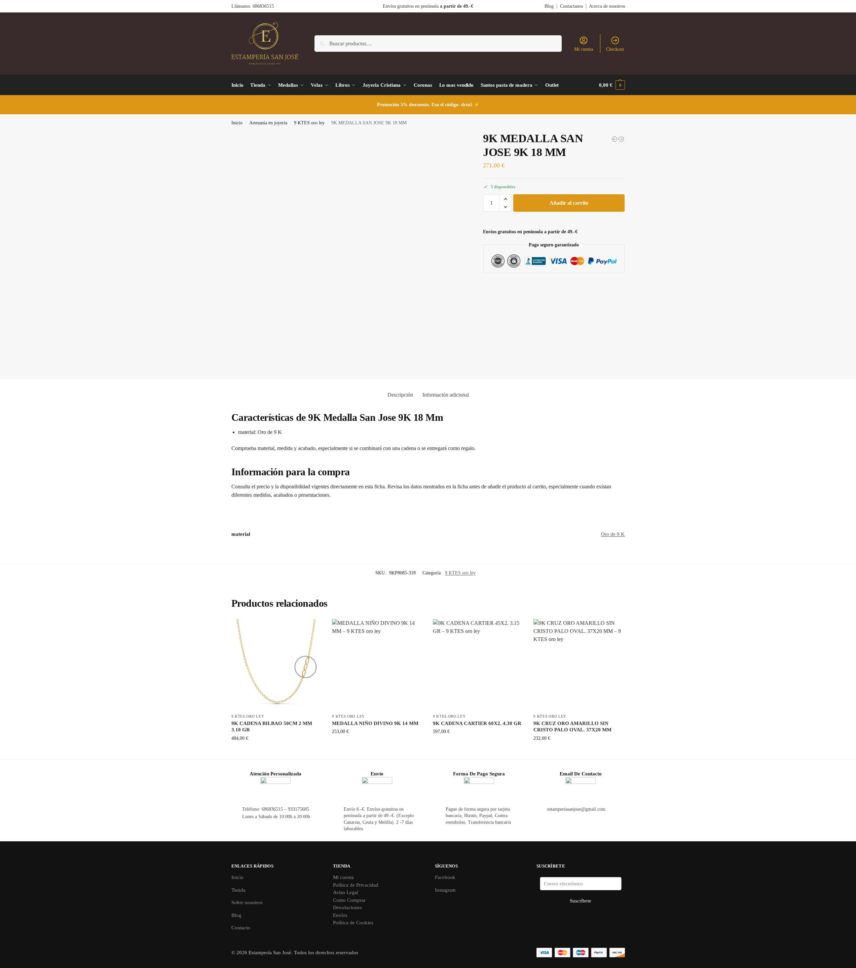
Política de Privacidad (355, 885)
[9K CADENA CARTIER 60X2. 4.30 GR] (478, 664)
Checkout (615, 49)
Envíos (340, 915)
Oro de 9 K (613, 534)
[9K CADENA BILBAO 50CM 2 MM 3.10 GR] (276, 664)
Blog (549, 6)
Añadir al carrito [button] (276, 752)
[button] (612, 85)
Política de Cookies (353, 922)
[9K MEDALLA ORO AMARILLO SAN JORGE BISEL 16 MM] (621, 139)
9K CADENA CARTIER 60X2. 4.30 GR (477, 723)
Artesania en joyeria (268, 122)
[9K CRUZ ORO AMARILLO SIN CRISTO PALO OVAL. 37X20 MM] (578, 664)
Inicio (237, 122)
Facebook (445, 877)
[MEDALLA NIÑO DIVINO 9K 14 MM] (377, 664)
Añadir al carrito (569, 203)
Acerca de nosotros (607, 6)
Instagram (445, 890)
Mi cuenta (583, 49)
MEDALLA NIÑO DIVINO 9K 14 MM (375, 723)
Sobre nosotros (247, 902)
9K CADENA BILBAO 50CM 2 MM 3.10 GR (271, 727)
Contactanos (571, 6)
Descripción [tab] (400, 395)
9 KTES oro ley (309, 122)
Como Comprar (349, 900)
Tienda (238, 890)
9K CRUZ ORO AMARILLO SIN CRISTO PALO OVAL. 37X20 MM (572, 727)
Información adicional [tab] (445, 395)
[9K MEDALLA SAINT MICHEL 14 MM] (614, 139)
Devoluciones (347, 907)
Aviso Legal (345, 892)
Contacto (240, 927)
